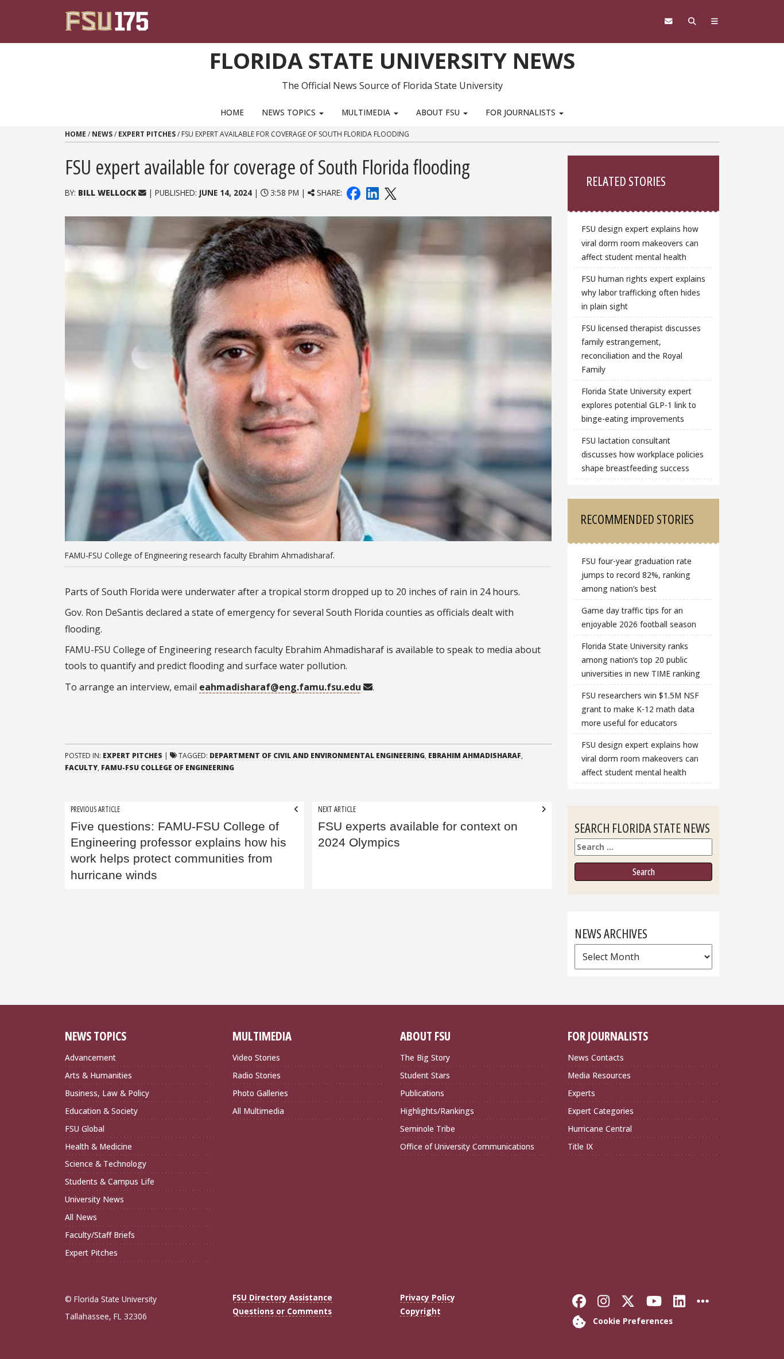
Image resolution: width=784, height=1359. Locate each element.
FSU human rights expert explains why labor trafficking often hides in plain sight (643, 292)
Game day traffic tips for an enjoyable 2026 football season (638, 617)
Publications (422, 1093)
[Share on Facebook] (353, 192)
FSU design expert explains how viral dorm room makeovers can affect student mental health (639, 242)
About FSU (439, 112)
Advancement (90, 1057)
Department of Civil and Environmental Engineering (317, 755)
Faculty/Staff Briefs (100, 1234)
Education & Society (101, 1110)
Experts (581, 1093)
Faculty (81, 767)
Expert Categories (601, 1110)
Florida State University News (392, 60)
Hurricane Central (600, 1128)
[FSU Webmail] (668, 21)
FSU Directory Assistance (282, 1297)
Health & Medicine (98, 1146)
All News (81, 1217)
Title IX (580, 1146)
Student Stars (425, 1075)
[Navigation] (715, 21)
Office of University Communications (467, 1146)
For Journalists (522, 112)
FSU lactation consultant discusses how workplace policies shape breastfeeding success (642, 454)
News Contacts (596, 1057)
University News (94, 1199)
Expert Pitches (147, 134)
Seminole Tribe (427, 1128)
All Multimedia (258, 1110)
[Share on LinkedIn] (372, 192)
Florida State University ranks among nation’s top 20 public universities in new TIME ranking (640, 659)
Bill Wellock (107, 192)
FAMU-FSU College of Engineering (167, 767)
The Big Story (425, 1057)
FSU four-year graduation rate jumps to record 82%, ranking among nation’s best (636, 575)
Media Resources (599, 1075)
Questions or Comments (282, 1311)
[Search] (692, 21)
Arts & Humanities (98, 1075)
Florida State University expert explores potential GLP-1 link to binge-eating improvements (638, 405)
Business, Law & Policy (107, 1093)
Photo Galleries (260, 1093)
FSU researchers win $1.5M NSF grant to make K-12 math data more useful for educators (640, 709)
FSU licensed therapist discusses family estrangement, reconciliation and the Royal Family (641, 349)
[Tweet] (390, 192)
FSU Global (84, 1128)
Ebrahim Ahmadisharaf (474, 755)
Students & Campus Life (109, 1181)
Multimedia (367, 112)
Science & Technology (105, 1163)
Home (232, 112)
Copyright (420, 1311)
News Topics (290, 112)
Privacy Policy (427, 1297)
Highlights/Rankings (437, 1110)
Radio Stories (256, 1075)
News (102, 134)
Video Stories (256, 1057)
